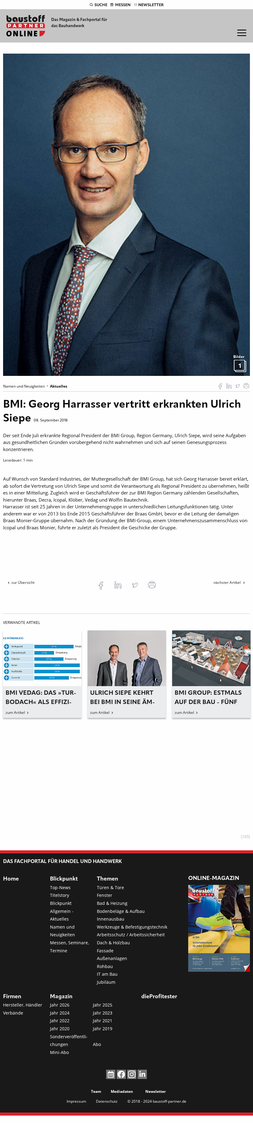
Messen (123, 5)
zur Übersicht (23, 582)
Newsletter (151, 5)
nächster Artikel (228, 582)
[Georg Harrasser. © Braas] (126, 214)
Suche (100, 5)
